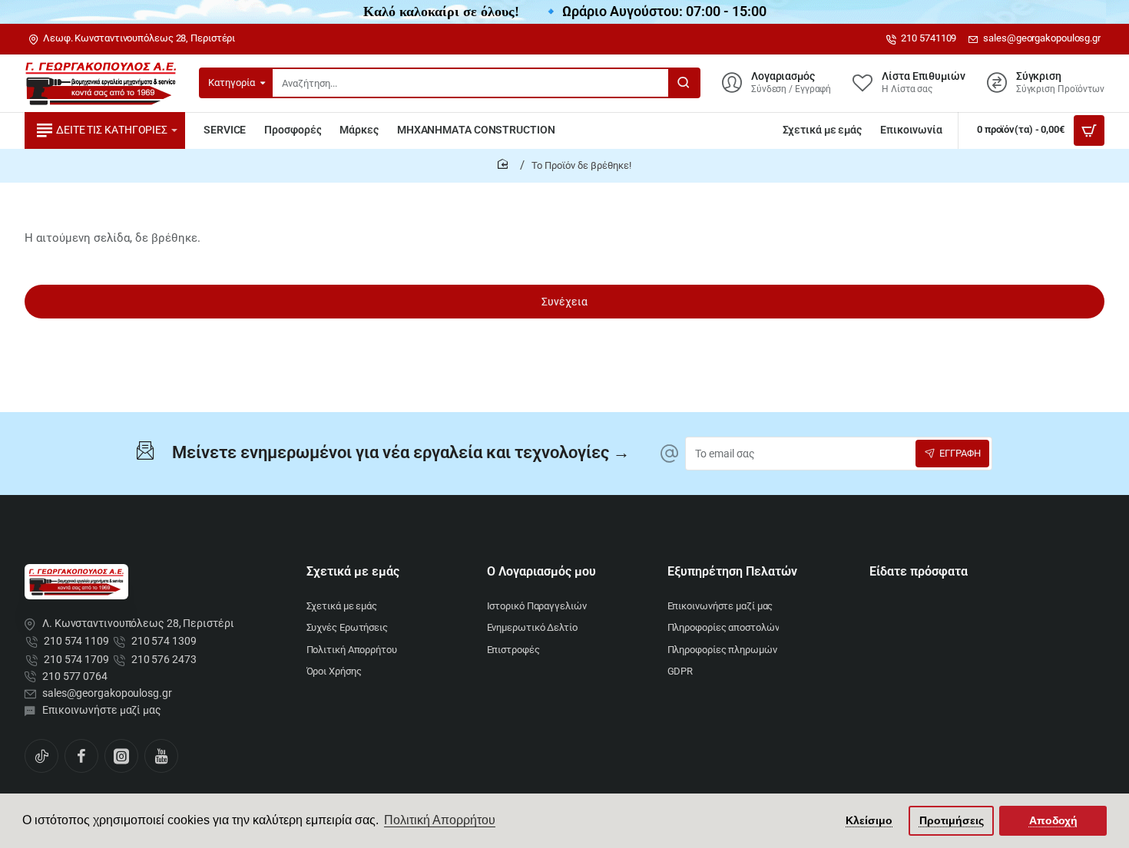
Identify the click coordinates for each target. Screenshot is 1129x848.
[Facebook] (81, 756)
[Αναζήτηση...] (683, 83)
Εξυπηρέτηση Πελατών (732, 571)
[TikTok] (41, 756)
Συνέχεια (564, 301)
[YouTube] (161, 756)
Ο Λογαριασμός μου (541, 571)
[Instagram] (121, 756)
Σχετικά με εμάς (352, 571)
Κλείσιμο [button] (869, 820)
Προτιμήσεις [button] (951, 820)
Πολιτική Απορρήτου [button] (439, 820)
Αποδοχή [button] (1053, 820)
